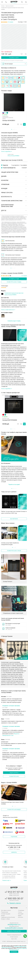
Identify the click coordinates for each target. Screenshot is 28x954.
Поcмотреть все (14, 776)
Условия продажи (5, 913)
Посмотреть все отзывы (14, 282)
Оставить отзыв (14, 278)
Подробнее (14, 836)
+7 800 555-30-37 (14, 898)
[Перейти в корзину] (26, 2)
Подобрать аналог (14, 57)
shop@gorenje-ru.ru (14, 924)
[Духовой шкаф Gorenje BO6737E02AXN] (14, 404)
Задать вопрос (14, 772)
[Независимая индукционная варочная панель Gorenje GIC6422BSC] (14, 102)
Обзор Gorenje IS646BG (13, 155)
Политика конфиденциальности (14, 934)
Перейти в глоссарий (14, 484)
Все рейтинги (14, 518)
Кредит (3, 915)
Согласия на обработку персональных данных (18, 949)
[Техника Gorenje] (14, 2)
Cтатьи (20, 912)
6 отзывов (10, 22)
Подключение (4, 912)
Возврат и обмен (5, 919)
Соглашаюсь (14, 951)
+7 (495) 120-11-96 (14, 847)
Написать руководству (14, 931)
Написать (14, 852)
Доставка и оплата (6, 910)
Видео (19, 915)
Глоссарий (20, 913)
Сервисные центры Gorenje (8, 917)
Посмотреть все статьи (14, 550)
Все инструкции (9, 63)
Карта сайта (14, 938)
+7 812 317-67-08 (14, 892)
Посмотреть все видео (14, 809)
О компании (21, 910)
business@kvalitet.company (14, 928)
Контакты (20, 917)
